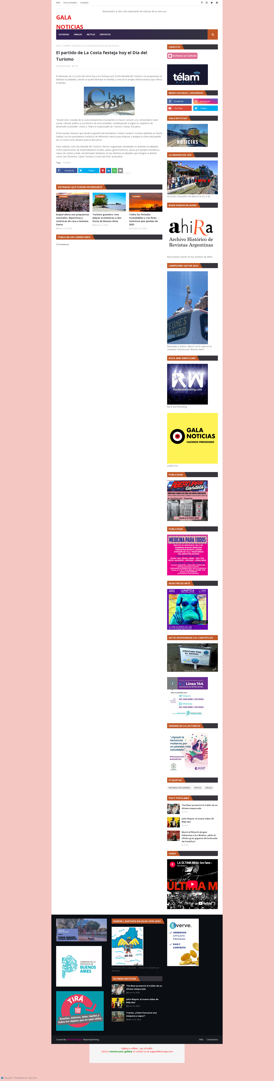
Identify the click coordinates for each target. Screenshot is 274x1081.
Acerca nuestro (70, 2)
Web (58, 2)
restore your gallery (120, 1051)
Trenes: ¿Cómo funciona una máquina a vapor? (141, 1014)
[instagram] (206, 2)
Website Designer (74, 1039)
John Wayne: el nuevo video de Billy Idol (198, 820)
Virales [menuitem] (78, 34)
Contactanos (212, 1039)
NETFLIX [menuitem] (91, 34)
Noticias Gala (64, 66)
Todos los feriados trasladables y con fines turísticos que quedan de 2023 (143, 219)
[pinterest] (216, 2)
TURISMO (66, 45)
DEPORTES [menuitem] (105, 34)
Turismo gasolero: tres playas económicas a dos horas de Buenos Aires (107, 218)
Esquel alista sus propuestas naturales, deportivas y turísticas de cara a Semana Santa (72, 219)
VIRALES (208, 787)
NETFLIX (197, 787)
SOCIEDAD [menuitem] (64, 34)
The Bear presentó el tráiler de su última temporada (200, 807)
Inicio (58, 45)
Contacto (84, 2)
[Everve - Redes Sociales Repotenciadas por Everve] (183, 965)
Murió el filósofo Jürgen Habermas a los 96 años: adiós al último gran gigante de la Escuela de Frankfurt (199, 837)
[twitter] (212, 2)
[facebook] (201, 2)
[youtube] (179, 108)
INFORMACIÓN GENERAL (179, 787)
